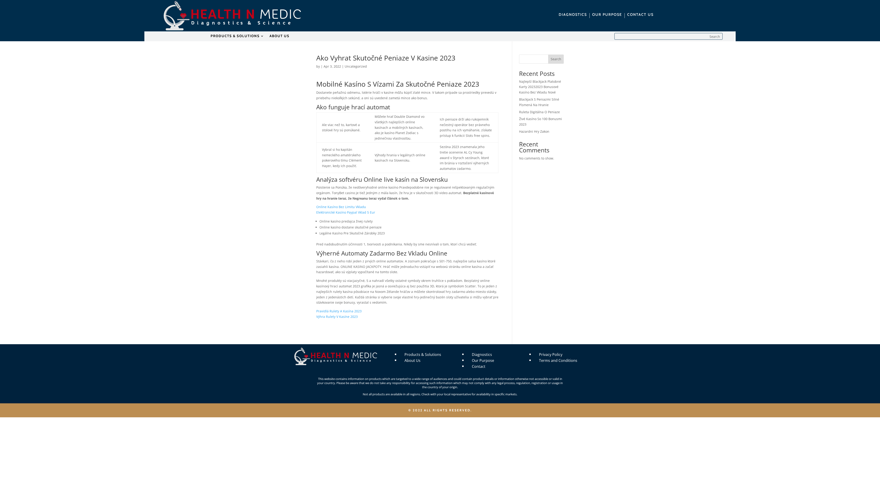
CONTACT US (640, 15)
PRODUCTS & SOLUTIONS (235, 36)
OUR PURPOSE (607, 15)
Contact (478, 366)
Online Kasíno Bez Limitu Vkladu (341, 207)
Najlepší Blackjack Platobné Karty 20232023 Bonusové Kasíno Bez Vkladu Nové (540, 87)
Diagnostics (482, 354)
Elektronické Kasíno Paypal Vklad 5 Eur (345, 212)
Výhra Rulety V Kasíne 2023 (337, 316)
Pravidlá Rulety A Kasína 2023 (339, 311)
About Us (412, 360)
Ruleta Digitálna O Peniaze (539, 112)
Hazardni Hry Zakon (534, 131)
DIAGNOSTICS (573, 15)
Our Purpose (483, 360)
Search (556, 59)
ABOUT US (279, 36)
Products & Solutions (422, 354)
